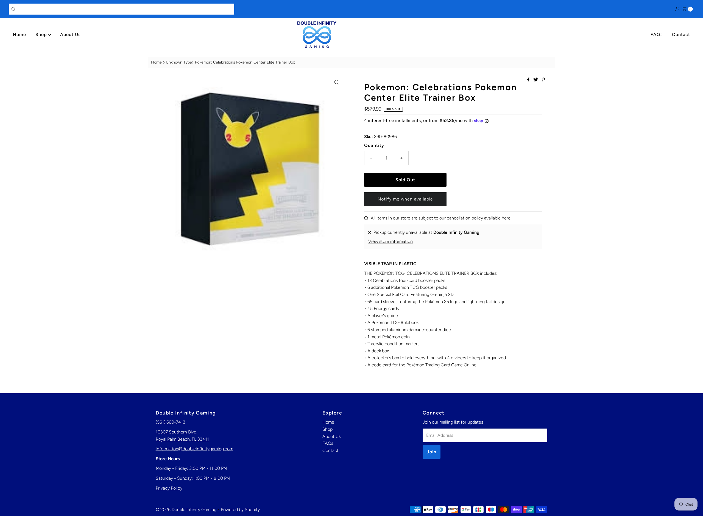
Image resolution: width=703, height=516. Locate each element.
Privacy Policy (169, 488)
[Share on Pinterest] (543, 80)
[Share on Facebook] (529, 80)
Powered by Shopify (240, 509)
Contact (681, 34)
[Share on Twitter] (536, 80)
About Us (70, 34)
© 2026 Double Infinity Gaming (186, 509)
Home (19, 34)
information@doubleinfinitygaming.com (194, 448)
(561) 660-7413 (170, 422)
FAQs (657, 34)
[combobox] (121, 9)
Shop (41, 34)
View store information (390, 241)
